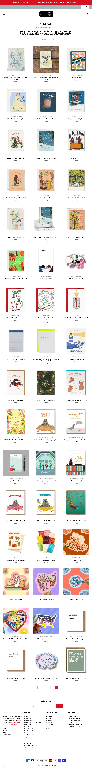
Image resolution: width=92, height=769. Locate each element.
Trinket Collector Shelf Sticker (46, 599)
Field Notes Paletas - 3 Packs (46, 560)
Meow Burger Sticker (16, 599)
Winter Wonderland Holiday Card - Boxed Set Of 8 (46, 238)
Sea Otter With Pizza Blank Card (76, 520)
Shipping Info (28, 733)
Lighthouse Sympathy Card (76, 359)
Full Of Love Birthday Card (76, 237)
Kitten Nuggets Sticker (76, 560)
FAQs (25, 737)
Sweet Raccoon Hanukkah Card (45, 520)
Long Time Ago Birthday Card (16, 678)
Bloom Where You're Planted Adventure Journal (15, 78)
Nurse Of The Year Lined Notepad (16, 359)
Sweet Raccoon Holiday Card (16, 520)
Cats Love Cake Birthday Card (16, 237)
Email (49, 726)
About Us (27, 716)
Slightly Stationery (76, 75)
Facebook (50, 716)
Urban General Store (51, 765)
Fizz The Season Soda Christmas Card (76, 318)
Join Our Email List (29, 735)
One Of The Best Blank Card (76, 198)
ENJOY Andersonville (15, 722)
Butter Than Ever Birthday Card (16, 119)
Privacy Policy (28, 743)
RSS (48, 728)
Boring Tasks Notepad (46, 278)
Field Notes (46, 557)
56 (52, 687)
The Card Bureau (76, 676)
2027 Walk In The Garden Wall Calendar (16, 440)
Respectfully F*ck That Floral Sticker (46, 678)
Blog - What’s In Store (30, 728)
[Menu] (4, 14)
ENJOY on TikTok (73, 722)
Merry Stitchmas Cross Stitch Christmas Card (46, 318)
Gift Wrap (27, 739)
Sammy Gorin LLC (46, 276)
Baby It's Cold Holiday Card (76, 119)
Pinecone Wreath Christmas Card (46, 400)
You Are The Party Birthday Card (16, 198)
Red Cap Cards (76, 116)
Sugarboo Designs (16, 75)
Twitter (49, 718)
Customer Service (29, 720)
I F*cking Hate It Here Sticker (46, 639)
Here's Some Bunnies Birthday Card (16, 278)
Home (37, 27)
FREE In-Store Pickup (74, 718)
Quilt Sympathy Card (76, 77)
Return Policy (28, 724)
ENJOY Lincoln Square (10, 724)
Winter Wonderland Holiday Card (46, 158)
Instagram (50, 722)
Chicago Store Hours (74, 716)
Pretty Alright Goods (76, 636)
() (85, 6)
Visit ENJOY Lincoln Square (75, 726)
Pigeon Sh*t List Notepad (16, 481)
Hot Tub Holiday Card (76, 158)
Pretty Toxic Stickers (16, 636)
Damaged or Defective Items (32, 722)
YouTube (50, 724)
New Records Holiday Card (76, 481)
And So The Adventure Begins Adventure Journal (46, 78)
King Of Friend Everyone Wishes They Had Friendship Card (46, 360)
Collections (43, 27)
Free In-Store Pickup (30, 730)
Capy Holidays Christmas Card (16, 560)
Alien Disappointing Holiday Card (46, 481)
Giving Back (27, 741)
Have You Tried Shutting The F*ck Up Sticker (16, 639)
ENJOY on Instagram (74, 720)
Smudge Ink (76, 356)
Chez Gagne (15, 356)
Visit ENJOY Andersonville (75, 724)
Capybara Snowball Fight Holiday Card (76, 400)
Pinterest (50, 720)
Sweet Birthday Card (46, 198)
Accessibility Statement (30, 745)
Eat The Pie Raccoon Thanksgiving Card (46, 440)
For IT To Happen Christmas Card (76, 678)
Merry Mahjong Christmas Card (16, 318)
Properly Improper (46, 676)
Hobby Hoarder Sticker (76, 278)
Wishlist (78, 6)
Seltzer (16, 557)
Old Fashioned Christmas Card (46, 119)
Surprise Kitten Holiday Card (16, 400)
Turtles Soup (76, 557)
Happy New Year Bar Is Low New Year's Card (76, 440)
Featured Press (28, 718)
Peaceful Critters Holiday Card (16, 158)
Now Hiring (71, 728)
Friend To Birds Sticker (76, 599)
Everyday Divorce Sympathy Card (76, 639)
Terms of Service (29, 747)
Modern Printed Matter (46, 437)
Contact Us (27, 726)
